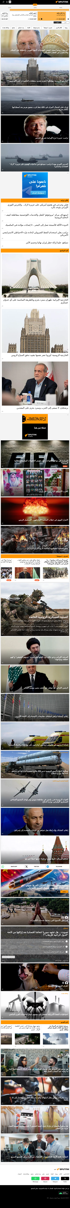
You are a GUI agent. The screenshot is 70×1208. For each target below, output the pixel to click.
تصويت (8, 957)
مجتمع (66, 1050)
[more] (2, 56)
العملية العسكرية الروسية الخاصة (35, 609)
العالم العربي (66, 1174)
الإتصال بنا (50, 1188)
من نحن (67, 1188)
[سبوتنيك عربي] (62, 3)
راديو (43, 1174)
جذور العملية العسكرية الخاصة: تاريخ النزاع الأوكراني (56, 527)
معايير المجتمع (34, 1188)
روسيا (56, 1174)
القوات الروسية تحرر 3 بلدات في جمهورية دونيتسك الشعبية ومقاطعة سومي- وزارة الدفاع (39, 626)
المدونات (20, 1174)
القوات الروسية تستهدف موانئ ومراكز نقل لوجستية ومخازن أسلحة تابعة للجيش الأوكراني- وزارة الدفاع (39, 630)
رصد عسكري (38, 1174)
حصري (47, 1174)
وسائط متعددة (64, 899)
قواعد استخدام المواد (59, 1188)
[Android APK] (63, 1193)
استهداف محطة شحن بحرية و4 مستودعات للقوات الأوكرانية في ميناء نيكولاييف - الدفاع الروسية (40, 621)
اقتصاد (52, 1174)
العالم (60, 1174)
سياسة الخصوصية (43, 1188)
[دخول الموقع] (7, 2)
